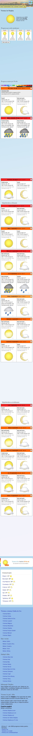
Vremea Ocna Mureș (8, 676)
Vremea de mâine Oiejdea (10, 717)
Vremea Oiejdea (7, 628)
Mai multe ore (6, 42)
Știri (12, 6)
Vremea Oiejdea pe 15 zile (10, 720)
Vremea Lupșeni (7, 621)
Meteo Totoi (6, 648)
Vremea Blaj (6, 662)
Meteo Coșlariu (7, 646)
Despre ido (5, 729)
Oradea (5, 595)
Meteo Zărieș (6, 651)
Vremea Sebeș (7, 664)
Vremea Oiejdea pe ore (9, 713)
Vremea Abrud (7, 666)
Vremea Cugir (7, 674)
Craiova (5, 587)
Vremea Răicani (7, 633)
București (5, 579)
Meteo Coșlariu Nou (8, 644)
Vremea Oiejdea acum (9, 710)
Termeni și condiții (7, 731)
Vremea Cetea (7, 616)
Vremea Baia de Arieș (9, 669)
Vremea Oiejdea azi (8, 715)
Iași (3, 593)
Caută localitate (7, 6)
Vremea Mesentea (8, 625)
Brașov (5, 576)
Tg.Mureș (5, 598)
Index (2, 6)
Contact (21, 6)
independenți (8, 704)
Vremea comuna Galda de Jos (11, 611)
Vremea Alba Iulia (8, 657)
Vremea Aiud (6, 659)
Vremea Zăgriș (7, 635)
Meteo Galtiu (6, 641)
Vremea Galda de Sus (9, 618)
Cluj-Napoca (6, 581)
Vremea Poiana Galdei (9, 630)
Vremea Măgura (7, 623)
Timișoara (5, 601)
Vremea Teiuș (7, 678)
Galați (4, 590)
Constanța (6, 584)
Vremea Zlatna (7, 681)
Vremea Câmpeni (8, 671)
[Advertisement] (16, 61)
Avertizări (16, 6)
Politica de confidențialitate (10, 732)
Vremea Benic (7, 613)
